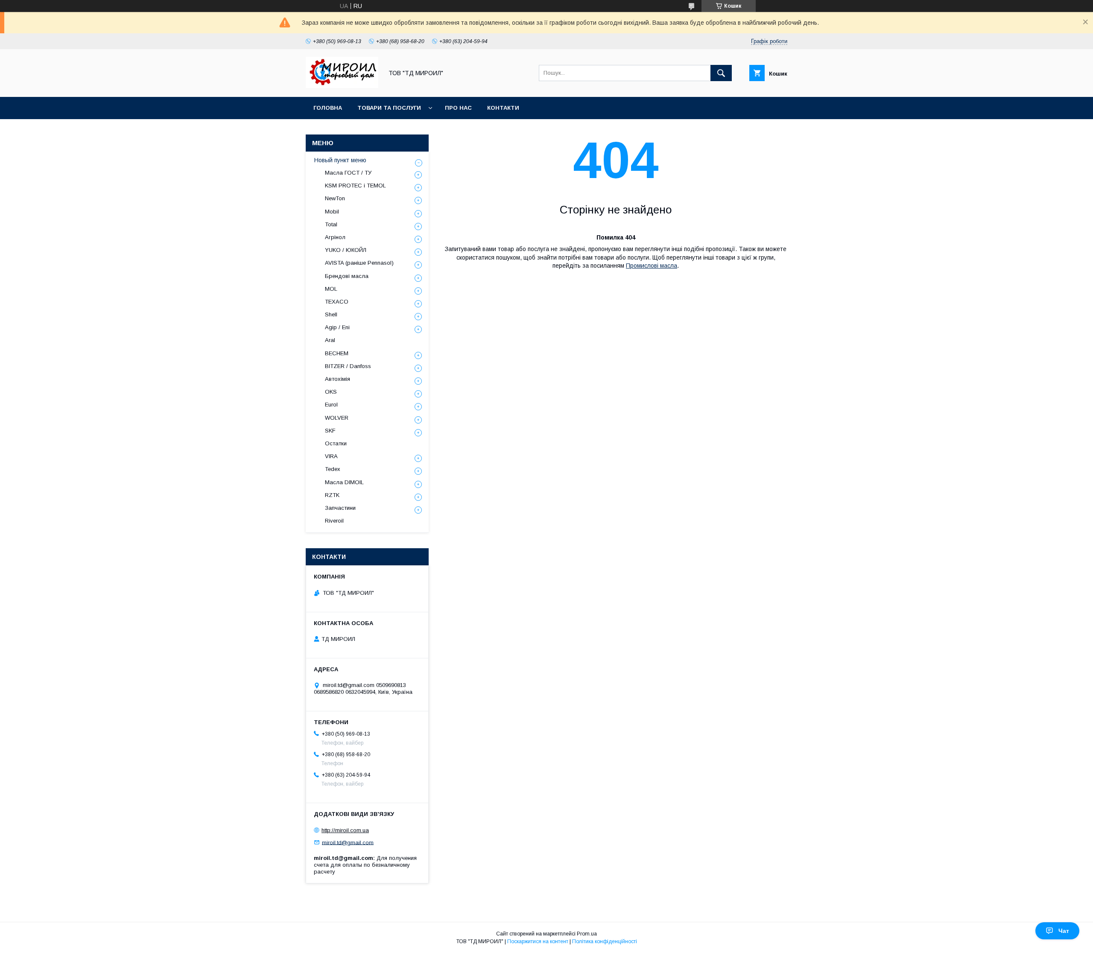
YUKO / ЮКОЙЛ (345, 250)
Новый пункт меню (340, 160)
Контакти (503, 108)
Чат (1063, 930)
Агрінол (335, 237)
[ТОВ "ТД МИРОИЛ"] (342, 85)
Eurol (331, 404)
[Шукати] (721, 73)
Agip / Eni (337, 327)
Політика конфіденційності (604, 941)
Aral (330, 340)
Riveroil (334, 520)
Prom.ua (587, 934)
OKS (331, 392)
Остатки (336, 443)
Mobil (332, 211)
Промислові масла (651, 265)
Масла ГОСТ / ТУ (348, 173)
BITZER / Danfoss (348, 366)
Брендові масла (346, 276)
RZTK (332, 495)
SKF (330, 430)
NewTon (335, 198)
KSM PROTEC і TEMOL (355, 185)
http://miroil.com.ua (345, 830)
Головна (327, 108)
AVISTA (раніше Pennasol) (359, 263)
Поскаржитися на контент (537, 941)
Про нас (458, 108)
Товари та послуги (389, 108)
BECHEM (336, 353)
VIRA (331, 456)
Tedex (332, 469)
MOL (331, 289)
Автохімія (337, 379)
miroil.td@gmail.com (348, 842)
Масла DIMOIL (344, 482)
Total (331, 224)
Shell (331, 314)
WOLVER (336, 418)
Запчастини (340, 508)
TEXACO (336, 301)
